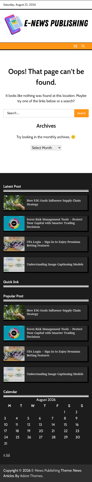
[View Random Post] (75, 46)
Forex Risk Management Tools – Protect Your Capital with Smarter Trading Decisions (54, 223)
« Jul (6, 455)
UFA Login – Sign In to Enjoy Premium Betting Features (53, 244)
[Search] (83, 46)
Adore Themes (31, 476)
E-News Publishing (45, 470)
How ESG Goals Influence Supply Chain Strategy (54, 202)
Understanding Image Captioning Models (55, 264)
